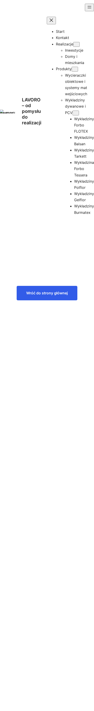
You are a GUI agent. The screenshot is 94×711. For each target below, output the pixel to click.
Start (60, 31)
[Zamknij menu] (51, 20)
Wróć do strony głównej (47, 293)
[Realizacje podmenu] (76, 44)
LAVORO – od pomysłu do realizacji (31, 111)
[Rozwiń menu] (89, 7)
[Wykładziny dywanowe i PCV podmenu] (76, 113)
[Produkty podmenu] (75, 69)
